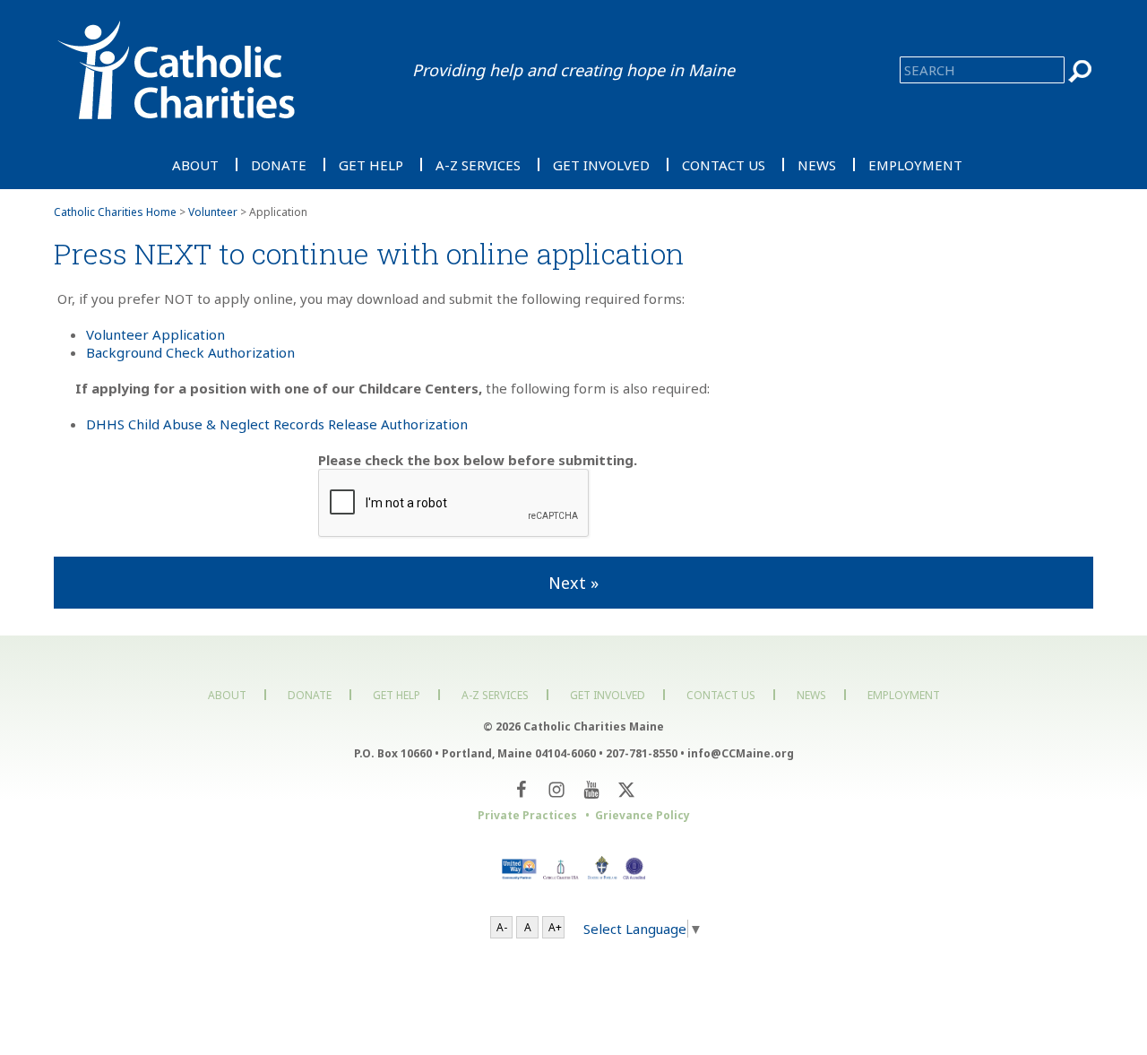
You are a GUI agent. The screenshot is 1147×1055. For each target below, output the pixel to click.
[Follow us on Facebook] (521, 789)
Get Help (371, 164)
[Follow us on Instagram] (556, 789)
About (195, 164)
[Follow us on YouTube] (591, 789)
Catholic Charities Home (115, 212)
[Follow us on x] (626, 789)
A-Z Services (478, 164)
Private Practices (527, 815)
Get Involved (601, 164)
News (817, 164)
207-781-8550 (641, 753)
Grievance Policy (642, 815)
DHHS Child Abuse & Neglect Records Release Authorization (277, 424)
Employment (915, 164)
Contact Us (723, 164)
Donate (278, 164)
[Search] (1080, 71)
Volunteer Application (155, 334)
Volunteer (212, 212)
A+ (555, 927)
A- (501, 927)
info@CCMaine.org (740, 753)
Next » (573, 582)
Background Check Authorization (190, 352)
